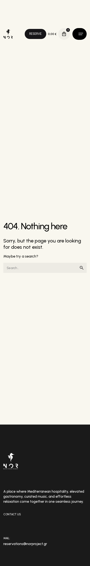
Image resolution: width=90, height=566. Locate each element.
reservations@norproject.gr (25, 544)
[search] (82, 268)
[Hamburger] (79, 34)
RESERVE (35, 34)
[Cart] (64, 34)
